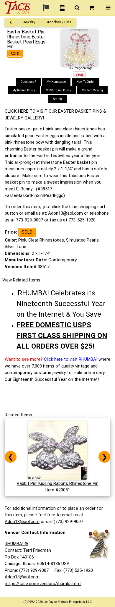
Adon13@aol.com (65, 213)
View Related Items (21, 280)
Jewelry (29, 22)
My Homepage (56, 81)
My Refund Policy (23, 90)
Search (57, 99)
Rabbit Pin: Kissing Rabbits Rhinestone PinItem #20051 (57, 487)
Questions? (28, 81)
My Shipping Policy (58, 90)
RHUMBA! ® (16, 543)
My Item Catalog (92, 90)
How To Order (85, 81)
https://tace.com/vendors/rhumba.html (43, 583)
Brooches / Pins (58, 22)
